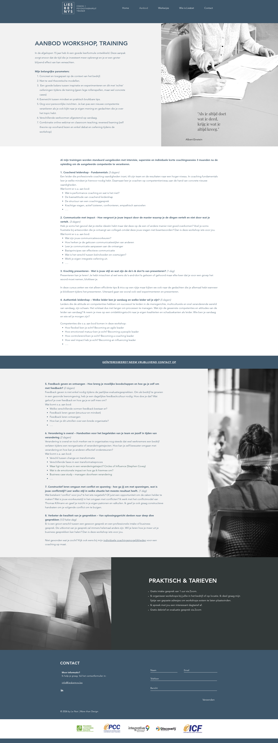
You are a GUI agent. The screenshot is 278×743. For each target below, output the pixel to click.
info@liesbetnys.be (72, 682)
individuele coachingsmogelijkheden (124, 540)
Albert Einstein (194, 139)
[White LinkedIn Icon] (62, 690)
